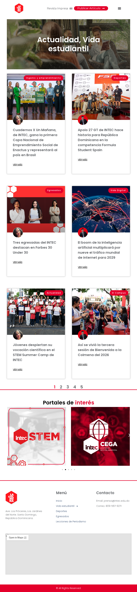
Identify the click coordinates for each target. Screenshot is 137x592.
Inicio (59, 500)
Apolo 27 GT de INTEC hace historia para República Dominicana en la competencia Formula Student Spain (100, 140)
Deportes (61, 511)
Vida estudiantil (74, 44)
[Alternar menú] (119, 8)
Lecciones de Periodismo (71, 521)
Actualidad (58, 39)
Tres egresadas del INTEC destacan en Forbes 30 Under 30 (34, 247)
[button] (8, 435)
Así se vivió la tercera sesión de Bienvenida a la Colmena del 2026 (99, 350)
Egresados (62, 516)
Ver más (17, 164)
